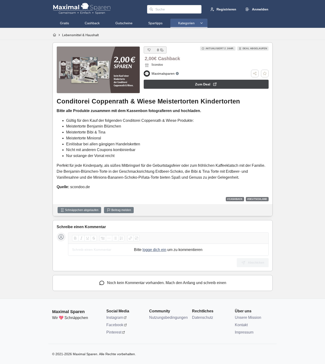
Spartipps (155, 23)
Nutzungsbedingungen (168, 317)
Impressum (244, 332)
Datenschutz (202, 317)
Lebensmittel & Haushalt (80, 35)
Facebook (114, 325)
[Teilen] (255, 73)
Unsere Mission (248, 317)
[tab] (64, 23)
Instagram (114, 317)
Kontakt (241, 325)
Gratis (64, 23)
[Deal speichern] (265, 73)
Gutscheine (124, 23)
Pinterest (113, 332)
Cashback (92, 23)
